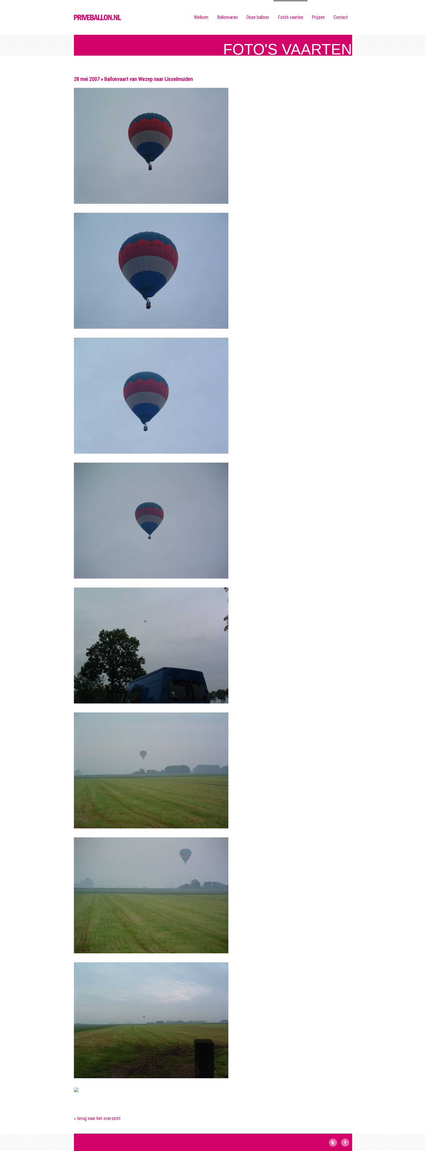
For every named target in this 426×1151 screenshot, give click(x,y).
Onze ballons (257, 17)
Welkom (201, 17)
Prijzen (318, 17)
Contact (341, 17)
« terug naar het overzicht (97, 1118)
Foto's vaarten (290, 17)
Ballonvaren (227, 17)
